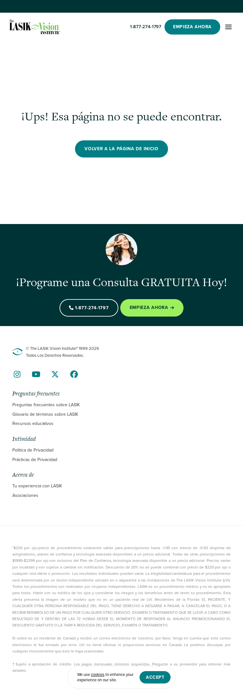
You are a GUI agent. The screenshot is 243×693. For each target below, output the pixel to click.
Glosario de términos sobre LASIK (45, 414)
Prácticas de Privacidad (34, 459)
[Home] (34, 27)
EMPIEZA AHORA (192, 26)
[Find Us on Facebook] (74, 374)
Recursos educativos (32, 423)
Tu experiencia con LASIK (37, 486)
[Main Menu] (228, 27)
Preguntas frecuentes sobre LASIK (46, 404)
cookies (97, 674)
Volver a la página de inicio (121, 148)
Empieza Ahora (149, 307)
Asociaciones (25, 495)
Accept (155, 677)
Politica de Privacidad (32, 450)
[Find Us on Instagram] (17, 374)
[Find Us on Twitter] (55, 374)
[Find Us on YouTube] (36, 374)
